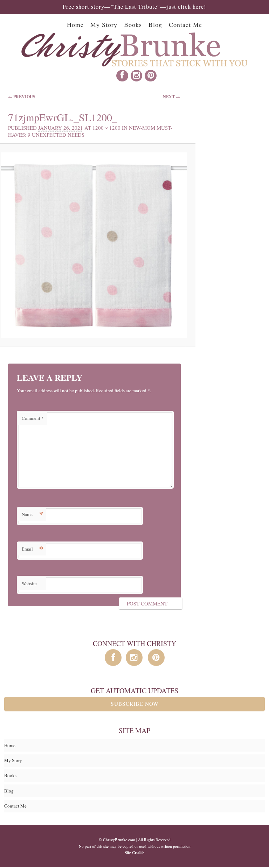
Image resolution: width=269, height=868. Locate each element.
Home (75, 24)
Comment (33, 418)
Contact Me (185, 24)
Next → (171, 97)
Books (133, 24)
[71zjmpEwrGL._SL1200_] (94, 245)
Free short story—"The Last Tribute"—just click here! (134, 6)
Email (32, 548)
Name (32, 514)
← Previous (21, 97)
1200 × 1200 (106, 127)
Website (29, 583)
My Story (103, 24)
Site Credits (134, 852)
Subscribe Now (135, 703)
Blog (155, 24)
